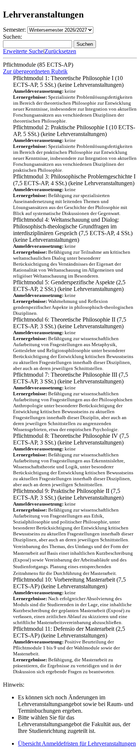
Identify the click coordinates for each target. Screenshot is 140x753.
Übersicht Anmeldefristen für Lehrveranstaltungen (77, 743)
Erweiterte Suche (23, 51)
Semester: (14, 29)
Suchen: (12, 37)
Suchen (85, 44)
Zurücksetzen (60, 51)
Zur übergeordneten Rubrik (35, 71)
